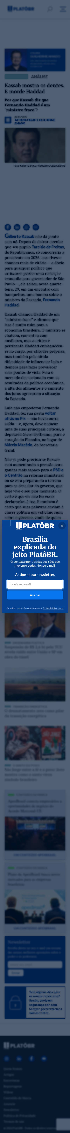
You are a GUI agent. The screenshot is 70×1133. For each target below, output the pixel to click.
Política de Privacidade (53, 608)
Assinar (35, 595)
